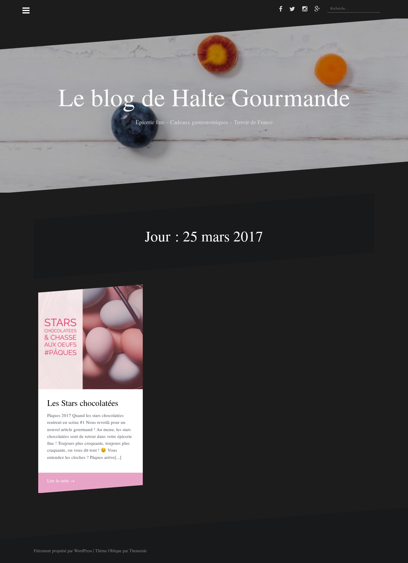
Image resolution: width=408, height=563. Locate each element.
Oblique (115, 550)
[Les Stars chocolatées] (90, 336)
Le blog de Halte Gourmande (204, 96)
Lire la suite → (61, 480)
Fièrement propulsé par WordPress (63, 550)
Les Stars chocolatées (82, 402)
